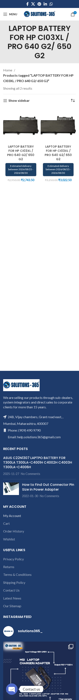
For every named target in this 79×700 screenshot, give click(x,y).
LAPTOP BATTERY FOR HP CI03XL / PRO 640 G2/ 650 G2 (20, 152)
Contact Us (11, 590)
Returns (8, 567)
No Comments (30, 474)
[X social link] (33, 4)
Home (8, 70)
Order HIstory (13, 531)
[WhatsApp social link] (51, 4)
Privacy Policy (13, 559)
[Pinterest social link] (39, 4)
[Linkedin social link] (45, 4)
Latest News (12, 598)
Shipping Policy (14, 582)
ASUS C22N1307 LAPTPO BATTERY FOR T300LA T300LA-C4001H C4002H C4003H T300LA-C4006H (37, 462)
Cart (6, 523)
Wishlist (9, 539)
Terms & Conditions (17, 574)
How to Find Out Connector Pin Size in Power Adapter (48, 487)
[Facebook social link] (27, 4)
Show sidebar (19, 101)
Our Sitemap (12, 606)
